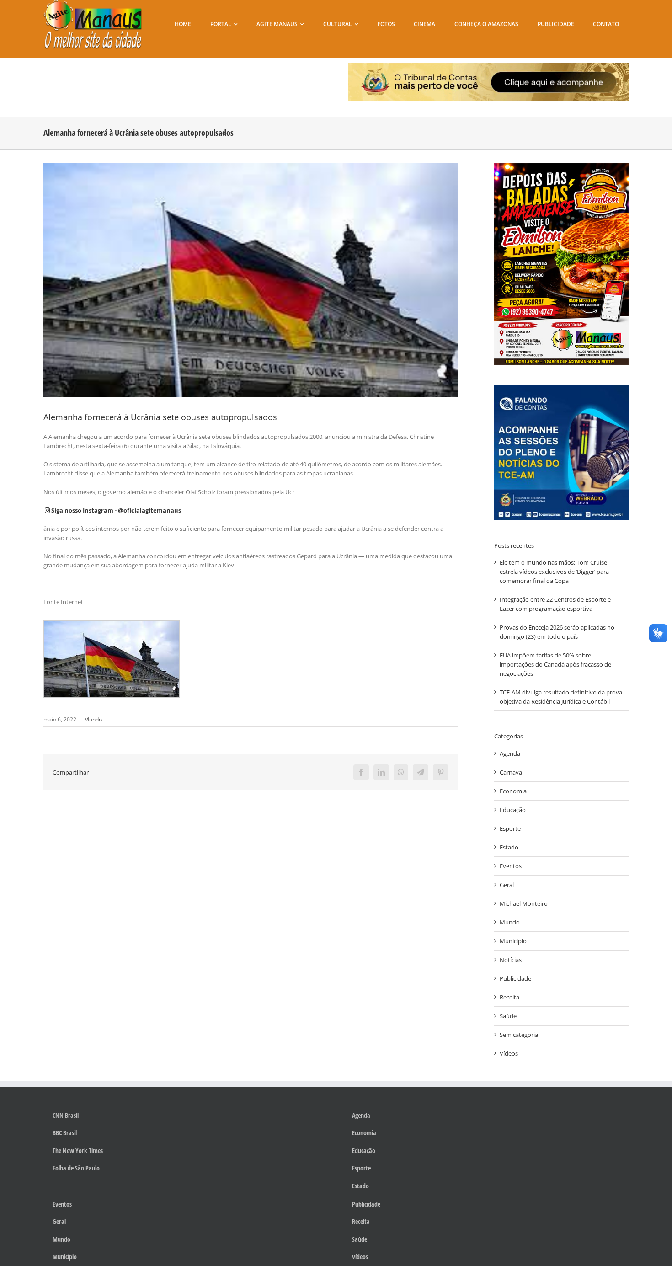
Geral (507, 885)
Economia (513, 791)
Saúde (508, 1016)
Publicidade (515, 978)
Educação (513, 810)
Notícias (511, 960)
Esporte (510, 828)
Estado (509, 847)
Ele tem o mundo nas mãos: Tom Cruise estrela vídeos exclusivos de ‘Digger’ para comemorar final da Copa (554, 571)
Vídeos (509, 1053)
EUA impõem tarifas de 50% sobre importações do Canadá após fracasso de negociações (555, 664)
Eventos (511, 866)
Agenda (510, 753)
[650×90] (488, 65)
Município (513, 941)
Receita (509, 997)
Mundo (93, 719)
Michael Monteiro (524, 903)
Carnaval (511, 772)
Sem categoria (519, 1035)
